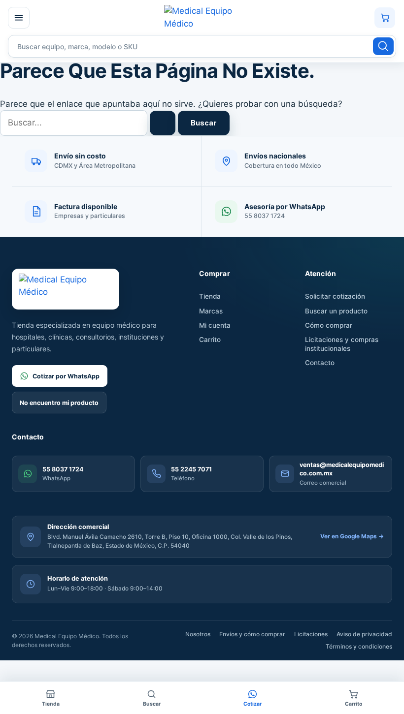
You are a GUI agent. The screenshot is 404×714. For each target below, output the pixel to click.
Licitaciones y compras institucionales (341, 344)
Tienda (210, 296)
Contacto (320, 363)
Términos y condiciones (359, 646)
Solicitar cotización (335, 296)
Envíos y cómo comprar (252, 634)
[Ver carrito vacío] (384, 18)
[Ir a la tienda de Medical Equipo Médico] (201, 17)
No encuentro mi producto (59, 402)
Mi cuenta (215, 325)
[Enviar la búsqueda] (162, 123)
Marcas (211, 311)
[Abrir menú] (19, 18)
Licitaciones (311, 634)
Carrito (210, 339)
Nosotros (197, 634)
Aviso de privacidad (364, 634)
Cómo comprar (328, 325)
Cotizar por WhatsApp (66, 376)
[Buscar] (383, 46)
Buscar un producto (336, 311)
